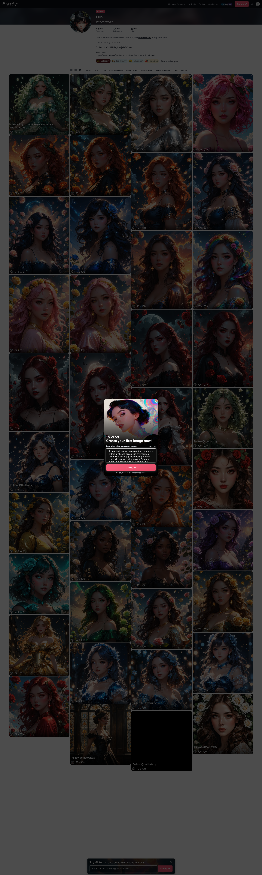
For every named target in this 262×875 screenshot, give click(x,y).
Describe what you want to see (121, 446)
